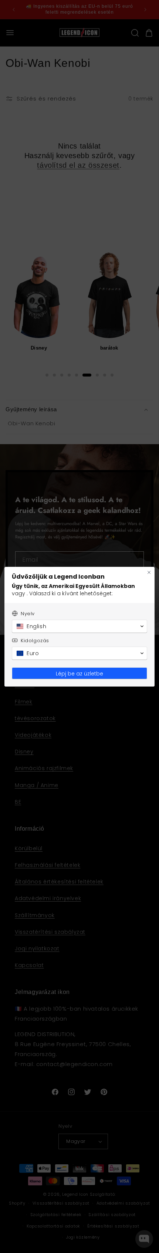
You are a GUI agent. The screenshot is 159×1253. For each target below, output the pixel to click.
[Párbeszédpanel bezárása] (149, 572)
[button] (79, 626)
